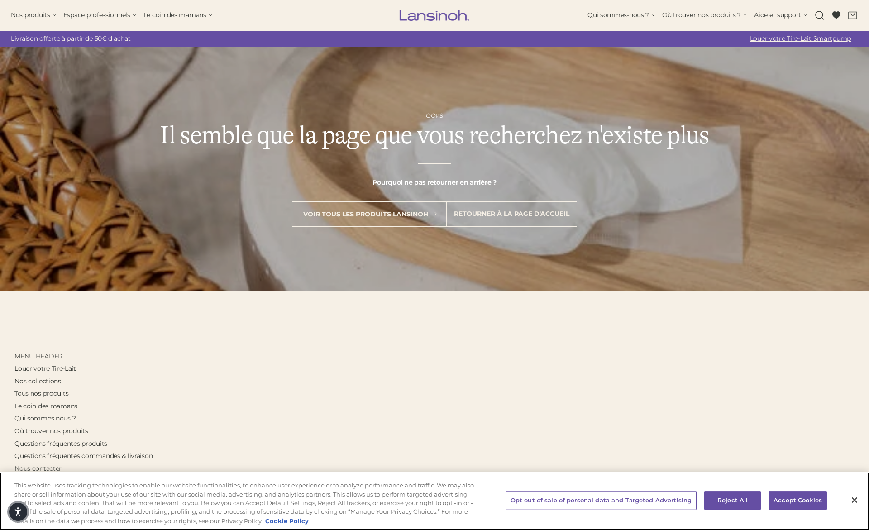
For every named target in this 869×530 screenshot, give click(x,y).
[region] (434, 501)
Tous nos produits (41, 393)
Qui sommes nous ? (45, 418)
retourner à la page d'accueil (511, 214)
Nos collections (37, 381)
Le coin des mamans (45, 406)
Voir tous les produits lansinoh (366, 214)
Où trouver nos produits (51, 431)
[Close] (854, 500)
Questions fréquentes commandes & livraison (83, 456)
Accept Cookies (798, 500)
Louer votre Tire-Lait (45, 368)
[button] (18, 512)
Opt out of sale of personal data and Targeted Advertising (601, 500)
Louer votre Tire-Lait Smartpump (800, 38)
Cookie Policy (287, 520)
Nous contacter (38, 468)
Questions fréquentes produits (60, 443)
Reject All (732, 500)
